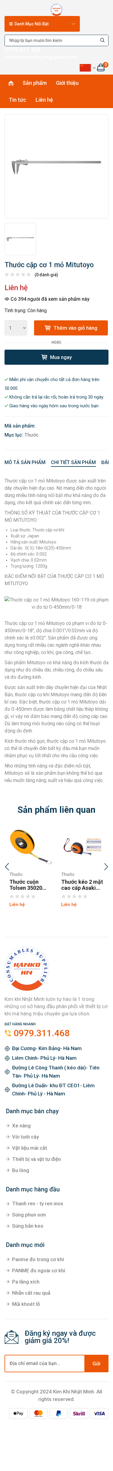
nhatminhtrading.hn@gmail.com (41, 57)
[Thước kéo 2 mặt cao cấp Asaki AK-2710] (82, 847)
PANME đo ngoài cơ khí (38, 1270)
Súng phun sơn (29, 1215)
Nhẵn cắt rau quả (31, 1293)
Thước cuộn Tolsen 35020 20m (25, 885)
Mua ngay (60, 357)
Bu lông (20, 1170)
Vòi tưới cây (25, 1137)
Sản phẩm (35, 83)
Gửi (96, 1363)
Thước (31, 435)
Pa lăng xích (25, 1282)
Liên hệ (44, 100)
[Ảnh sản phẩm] (56, 166)
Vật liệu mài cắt (29, 1148)
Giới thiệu (67, 83)
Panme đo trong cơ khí (38, 1259)
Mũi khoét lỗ (26, 1304)
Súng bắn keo (27, 1226)
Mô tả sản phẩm (25, 462)
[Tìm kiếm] (102, 40)
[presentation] (7, 867)
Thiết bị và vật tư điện (36, 1159)
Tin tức (17, 100)
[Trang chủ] (56, 8)
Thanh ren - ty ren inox (37, 1203)
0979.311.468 (23, 49)
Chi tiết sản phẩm (73, 462)
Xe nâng (21, 1126)
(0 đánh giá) (46, 274)
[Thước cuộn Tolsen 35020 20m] (30, 847)
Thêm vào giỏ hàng (74, 328)
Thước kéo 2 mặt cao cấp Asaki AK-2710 (82, 885)
